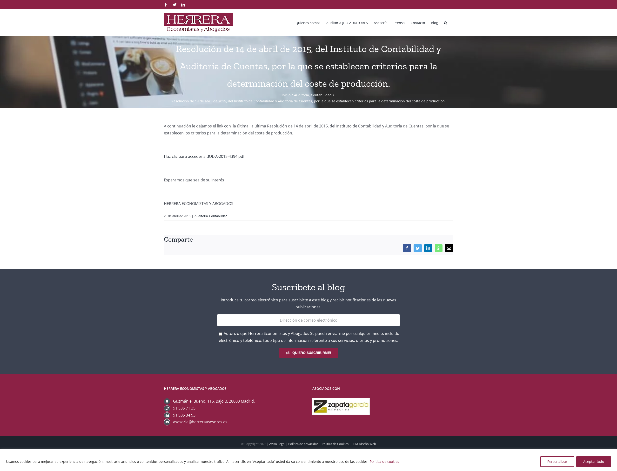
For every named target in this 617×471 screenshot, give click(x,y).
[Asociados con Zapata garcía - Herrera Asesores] (341, 401)
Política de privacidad (303, 444)
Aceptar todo (593, 461)
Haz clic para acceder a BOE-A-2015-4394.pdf (204, 156)
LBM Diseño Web (364, 444)
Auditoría (201, 216)
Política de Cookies (335, 444)
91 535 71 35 (184, 408)
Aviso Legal (277, 444)
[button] (445, 22)
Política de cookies (384, 461)
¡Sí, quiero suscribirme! (308, 353)
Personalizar (557, 461)
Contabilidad (218, 216)
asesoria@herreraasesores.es (200, 422)
